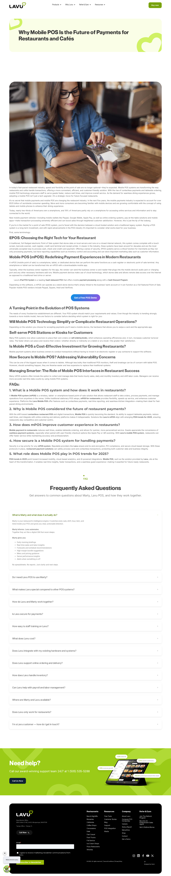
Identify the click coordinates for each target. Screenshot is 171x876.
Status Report (127, 827)
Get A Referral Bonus (146, 827)
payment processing (88, 280)
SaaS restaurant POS (54, 280)
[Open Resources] (104, 4)
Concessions (91, 828)
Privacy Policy (118, 861)
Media (106, 831)
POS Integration (110, 828)
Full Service (91, 840)
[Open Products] (61, 4)
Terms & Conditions (108, 861)
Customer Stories (110, 819)
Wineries (90, 850)
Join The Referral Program (145, 817)
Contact (125, 836)
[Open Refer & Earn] (90, 4)
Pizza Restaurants (93, 847)
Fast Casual (91, 834)
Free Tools (108, 816)
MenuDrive (126, 830)
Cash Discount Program (118, 280)
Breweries (90, 819)
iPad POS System (27, 280)
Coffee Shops (91, 825)
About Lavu (126, 816)
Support (107, 825)
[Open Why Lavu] (74, 4)
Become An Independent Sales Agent (146, 822)
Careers (124, 824)
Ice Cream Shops (93, 843)
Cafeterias (90, 822)
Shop (124, 833)
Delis (88, 831)
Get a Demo (126, 839)
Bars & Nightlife (92, 816)
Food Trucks (91, 837)
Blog (105, 822)
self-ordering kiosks (79, 338)
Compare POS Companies (127, 820)
